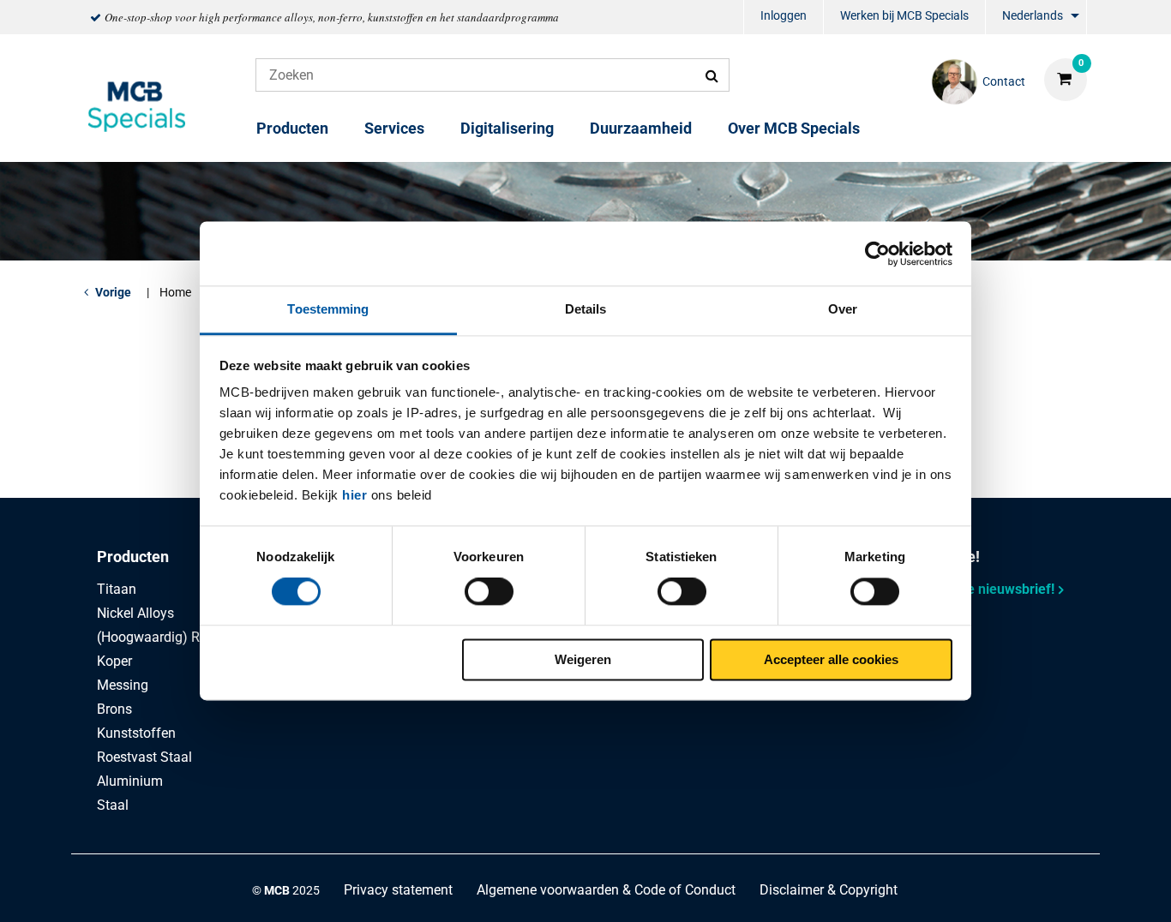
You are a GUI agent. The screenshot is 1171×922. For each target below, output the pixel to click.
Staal (113, 805)
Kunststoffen (136, 733)
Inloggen (783, 15)
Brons (114, 709)
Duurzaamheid (641, 128)
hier (354, 495)
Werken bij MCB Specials (904, 15)
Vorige (113, 292)
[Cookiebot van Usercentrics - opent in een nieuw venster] (877, 253)
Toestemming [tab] (328, 309)
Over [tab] (842, 309)
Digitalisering (507, 128)
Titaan (116, 589)
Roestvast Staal (144, 757)
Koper (114, 661)
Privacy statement (398, 890)
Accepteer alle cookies (831, 659)
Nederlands (1032, 15)
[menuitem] (783, 17)
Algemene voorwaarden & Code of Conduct (606, 890)
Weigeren (583, 659)
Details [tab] (586, 309)
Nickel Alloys (135, 613)
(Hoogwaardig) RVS (157, 637)
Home (175, 292)
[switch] (489, 592)
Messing (122, 685)
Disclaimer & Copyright (829, 890)
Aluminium (130, 781)
